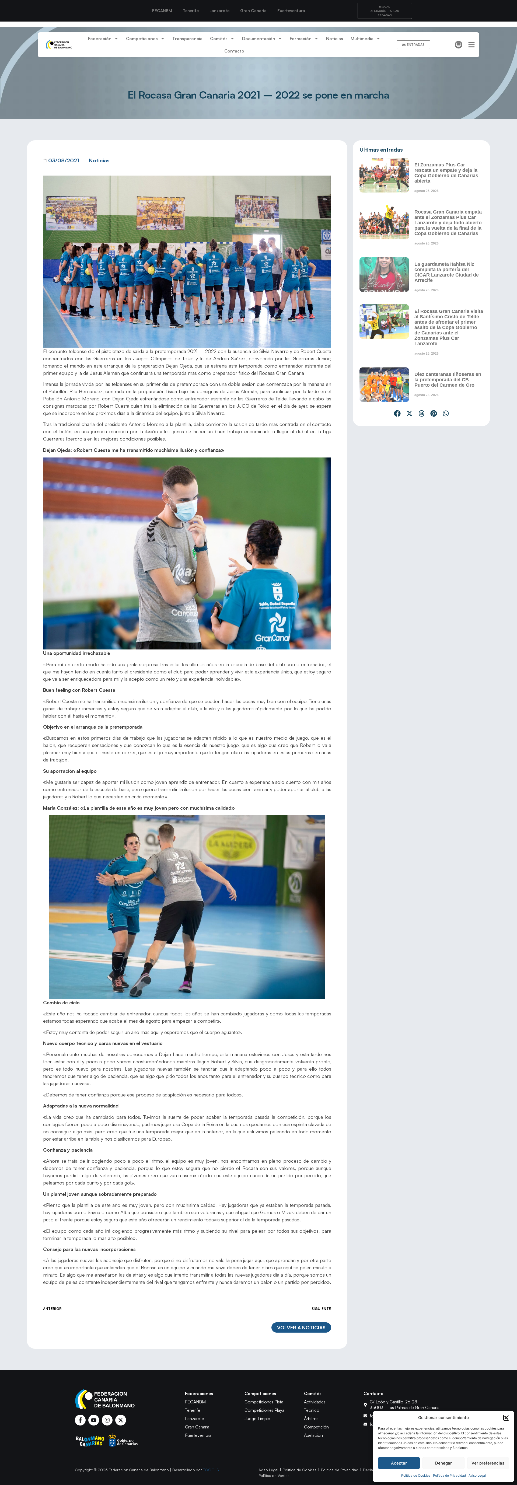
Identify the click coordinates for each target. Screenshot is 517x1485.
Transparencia (187, 38)
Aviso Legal (477, 1475)
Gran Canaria (253, 10)
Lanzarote (219, 10)
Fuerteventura (291, 10)
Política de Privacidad (449, 1475)
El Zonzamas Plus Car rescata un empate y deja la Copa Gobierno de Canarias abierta (446, 173)
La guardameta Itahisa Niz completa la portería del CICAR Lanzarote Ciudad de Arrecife (446, 272)
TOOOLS (211, 1469)
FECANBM (162, 10)
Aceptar (399, 1463)
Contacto (234, 51)
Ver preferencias (487, 1463)
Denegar (443, 1463)
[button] (506, 1417)
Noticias (334, 38)
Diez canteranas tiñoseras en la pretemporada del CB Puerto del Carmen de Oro (447, 380)
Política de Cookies (415, 1475)
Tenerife (191, 10)
